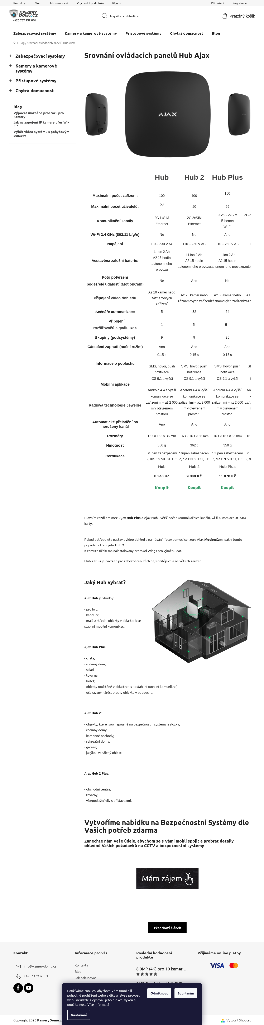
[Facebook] (18, 988)
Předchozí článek (167, 928)
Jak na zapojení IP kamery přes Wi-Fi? (41, 124)
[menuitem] (34, 33)
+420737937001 (36, 976)
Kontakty (19, 3)
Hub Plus (227, 177)
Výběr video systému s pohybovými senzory (42, 133)
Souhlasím (186, 993)
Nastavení (79, 1015)
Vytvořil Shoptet (238, 1020)
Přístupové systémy (35, 80)
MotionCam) (133, 284)
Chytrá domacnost (34, 90)
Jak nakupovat (58, 3)
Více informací (98, 1004)
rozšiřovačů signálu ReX (115, 328)
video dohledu (123, 298)
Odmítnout (159, 993)
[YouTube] (28, 988)
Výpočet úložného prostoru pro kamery (39, 114)
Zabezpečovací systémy (40, 56)
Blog (37, 3)
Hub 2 (194, 177)
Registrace (239, 3)
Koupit (162, 487)
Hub (162, 177)
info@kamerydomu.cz (40, 966)
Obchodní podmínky (90, 3)
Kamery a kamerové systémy (36, 68)
